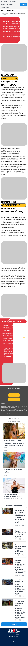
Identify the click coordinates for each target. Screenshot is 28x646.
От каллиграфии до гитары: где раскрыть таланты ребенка (13, 470)
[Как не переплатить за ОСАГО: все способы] (7, 534)
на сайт (14, 395)
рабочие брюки (21, 169)
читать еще (14, 399)
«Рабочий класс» (19, 36)
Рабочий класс (5, 115)
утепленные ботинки (6, 172)
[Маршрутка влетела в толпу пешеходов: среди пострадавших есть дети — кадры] (7, 588)
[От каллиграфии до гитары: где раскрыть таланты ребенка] (14, 460)
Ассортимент (4, 217)
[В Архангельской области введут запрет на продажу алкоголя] (7, 549)
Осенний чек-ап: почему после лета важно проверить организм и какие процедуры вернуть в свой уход (14, 443)
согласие (14, 6)
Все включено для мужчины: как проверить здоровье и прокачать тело (13, 496)
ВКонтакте (21, 325)
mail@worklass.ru (15, 388)
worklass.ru (14, 413)
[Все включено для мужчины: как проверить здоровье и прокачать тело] (14, 485)
